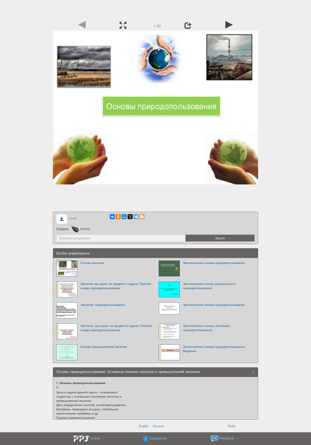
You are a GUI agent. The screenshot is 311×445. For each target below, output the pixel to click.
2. (57, 387)
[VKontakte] (112, 216)
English (144, 426)
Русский (158, 426)
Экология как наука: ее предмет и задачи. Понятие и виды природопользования (115, 285)
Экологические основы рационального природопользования (209, 285)
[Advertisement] (155, 9)
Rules (232, 426)
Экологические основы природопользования (214, 263)
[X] (130, 216)
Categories (158, 438)
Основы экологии (92, 263)
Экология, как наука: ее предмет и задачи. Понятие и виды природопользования (116, 327)
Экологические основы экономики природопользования (206, 327)
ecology (85, 228)
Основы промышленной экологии (103, 346)
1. (57, 383)
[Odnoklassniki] (118, 216)
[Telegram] (136, 216)
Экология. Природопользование (102, 304)
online (95, 438)
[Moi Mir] (124, 216)
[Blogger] (141, 216)
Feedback (226, 438)
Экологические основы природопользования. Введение (214, 348)
